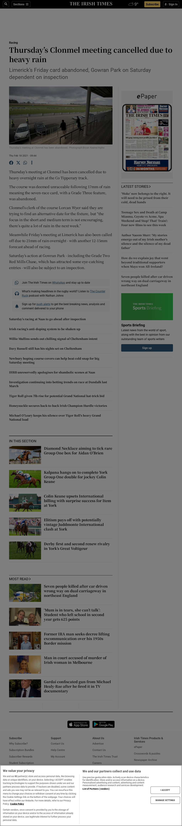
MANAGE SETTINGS (165, 800)
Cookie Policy (17, 804)
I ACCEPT (165, 790)
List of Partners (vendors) (95, 788)
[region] (91, 795)
